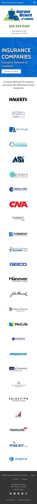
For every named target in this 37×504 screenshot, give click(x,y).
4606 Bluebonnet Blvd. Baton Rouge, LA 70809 (18, 485)
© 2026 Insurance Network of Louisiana (15, 475)
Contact (15, 479)
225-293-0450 (19, 26)
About (33, 475)
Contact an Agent (11, 71)
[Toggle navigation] (34, 2)
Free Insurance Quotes (13, 3)
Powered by (24, 500)
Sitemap (24, 479)
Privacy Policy (10, 500)
